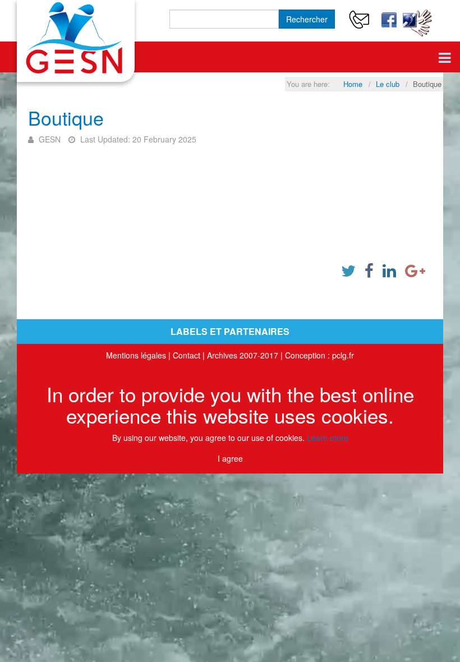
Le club (387, 84)
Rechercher (307, 19)
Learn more (327, 437)
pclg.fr (343, 355)
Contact (186, 355)
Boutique (66, 117)
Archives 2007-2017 (242, 355)
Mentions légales (136, 355)
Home (352, 84)
